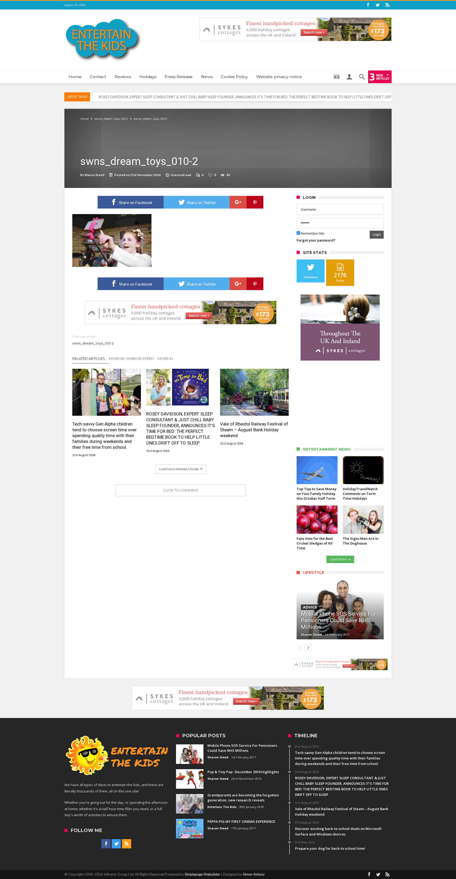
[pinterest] (254, 202)
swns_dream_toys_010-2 (111, 119)
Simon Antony (254, 874)
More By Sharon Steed (131, 358)
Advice (310, 607)
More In (166, 358)
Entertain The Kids (221, 807)
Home (84, 119)
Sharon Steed (94, 175)
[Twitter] (377, 5)
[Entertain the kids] (103, 17)
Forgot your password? (316, 240)
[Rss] (387, 5)
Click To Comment (180, 490)
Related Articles (88, 358)
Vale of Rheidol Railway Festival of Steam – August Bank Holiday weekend (254, 429)
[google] (238, 202)
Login (377, 235)
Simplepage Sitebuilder (202, 874)
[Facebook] (368, 5)
